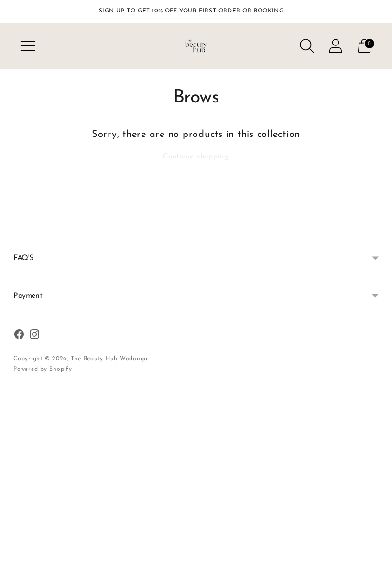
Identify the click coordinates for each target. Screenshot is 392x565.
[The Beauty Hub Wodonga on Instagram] (34, 336)
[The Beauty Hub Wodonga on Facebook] (19, 336)
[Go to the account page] (335, 46)
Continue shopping (196, 156)
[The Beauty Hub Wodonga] (196, 46)
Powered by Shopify (42, 369)
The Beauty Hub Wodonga (109, 359)
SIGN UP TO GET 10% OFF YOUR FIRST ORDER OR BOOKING (191, 11)
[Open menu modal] (27, 46)
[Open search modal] (307, 46)
